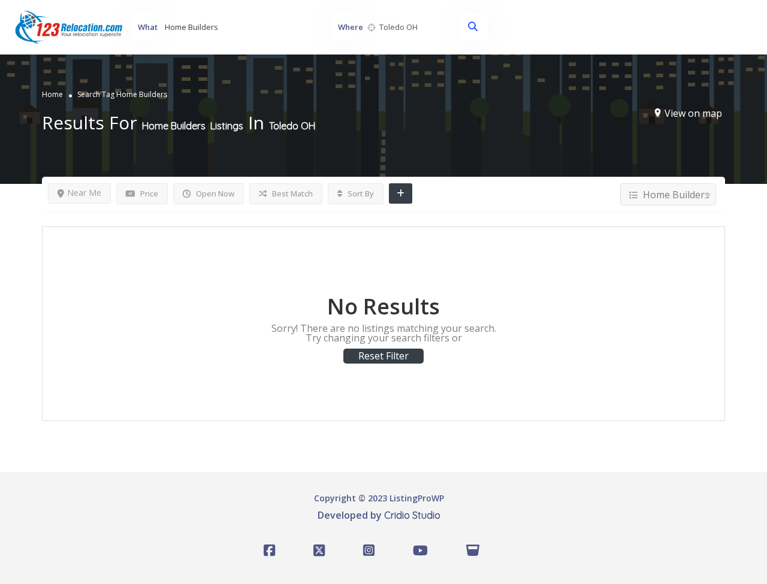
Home (52, 94)
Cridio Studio (412, 515)
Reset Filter (383, 355)
